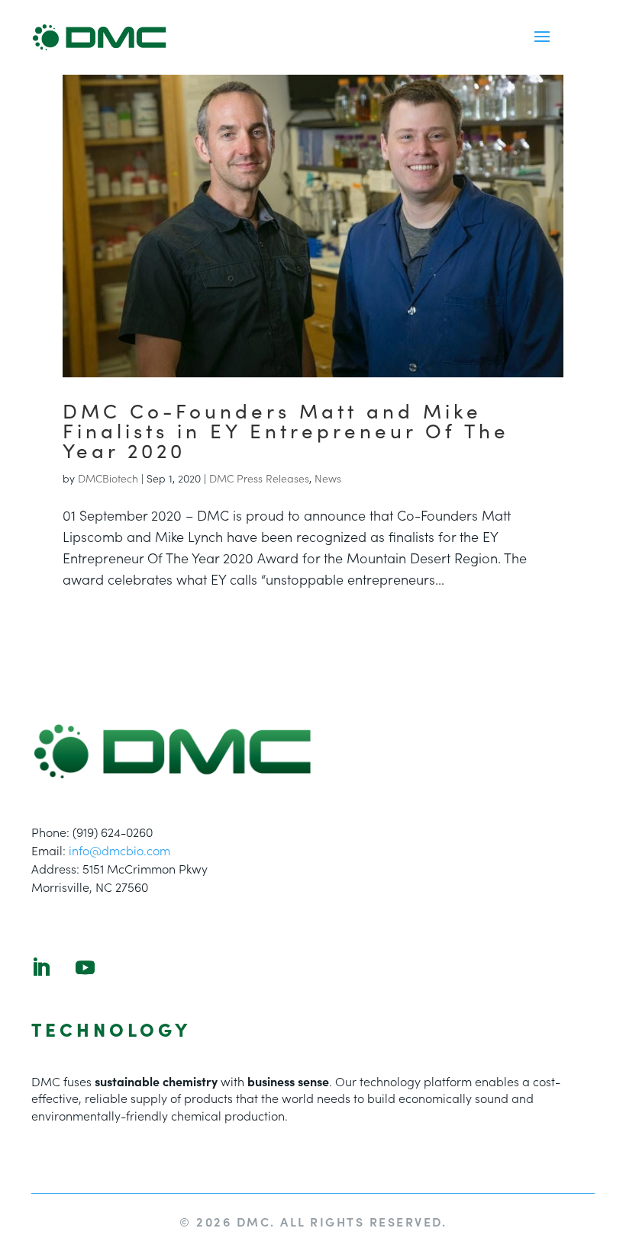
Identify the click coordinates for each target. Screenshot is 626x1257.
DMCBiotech (108, 478)
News (328, 478)
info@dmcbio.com (119, 850)
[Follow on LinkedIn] (40, 968)
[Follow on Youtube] (85, 968)
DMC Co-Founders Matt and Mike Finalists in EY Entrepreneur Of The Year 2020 (286, 429)
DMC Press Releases (259, 478)
